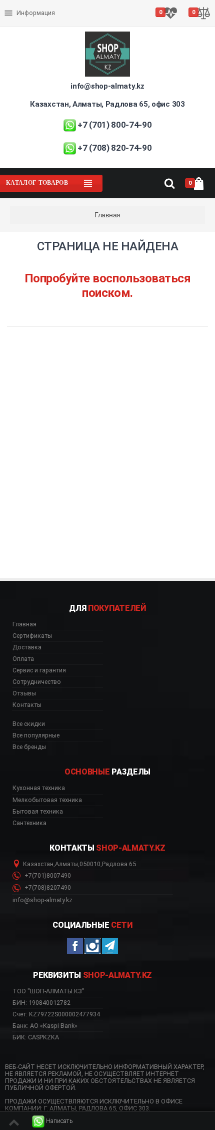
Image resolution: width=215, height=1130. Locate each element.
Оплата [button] (23, 658)
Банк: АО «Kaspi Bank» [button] (45, 1025)
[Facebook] (75, 946)
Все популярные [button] (36, 735)
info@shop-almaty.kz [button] (42, 900)
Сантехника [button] (29, 823)
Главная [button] (24, 624)
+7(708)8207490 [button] (47, 887)
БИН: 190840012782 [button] (41, 1002)
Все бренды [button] (29, 746)
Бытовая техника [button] (37, 811)
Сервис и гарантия (34, 21)
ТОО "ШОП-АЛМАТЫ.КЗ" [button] (48, 991)
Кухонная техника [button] (38, 788)
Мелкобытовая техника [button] (47, 800)
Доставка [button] (27, 647)
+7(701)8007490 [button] (47, 875)
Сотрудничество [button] (36, 681)
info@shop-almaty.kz (107, 86)
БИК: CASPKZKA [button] (35, 1037)
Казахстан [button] (38, 864)
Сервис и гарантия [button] (39, 670)
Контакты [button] (27, 704)
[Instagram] (92, 946)
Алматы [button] (66, 864)
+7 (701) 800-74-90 (115, 125)
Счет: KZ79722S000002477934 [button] (56, 1014)
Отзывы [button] (24, 693)
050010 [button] (90, 864)
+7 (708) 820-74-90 (115, 148)
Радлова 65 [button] (119, 864)
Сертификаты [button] (32, 635)
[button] (52, 1121)
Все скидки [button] (28, 723)
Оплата (17, 5)
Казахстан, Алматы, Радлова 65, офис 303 (107, 104)
